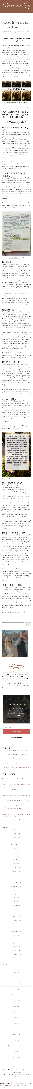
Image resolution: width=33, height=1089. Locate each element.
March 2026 (16, 833)
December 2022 (16, 950)
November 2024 (17, 879)
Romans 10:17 (13, 207)
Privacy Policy (18, 789)
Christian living (16, 995)
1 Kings (16, 967)
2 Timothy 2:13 (21, 357)
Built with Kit (16, 737)
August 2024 (16, 890)
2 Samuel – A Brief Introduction (16, 764)
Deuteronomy (21, 32)
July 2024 (16, 894)
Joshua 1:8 (24, 305)
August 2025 (16, 848)
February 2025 (16, 867)
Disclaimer (15, 1086)
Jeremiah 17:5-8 (15, 168)
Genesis (16, 1012)
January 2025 (16, 871)
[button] (16, 1)
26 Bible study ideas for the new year (16, 767)
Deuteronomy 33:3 (25, 414)
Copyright (3, 1088)
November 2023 (16, 924)
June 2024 (17, 897)
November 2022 (16, 954)
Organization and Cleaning (17, 1046)
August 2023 (16, 935)
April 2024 (16, 905)
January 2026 (16, 837)
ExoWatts (5, 779)
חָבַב (8, 414)
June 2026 (16, 829)
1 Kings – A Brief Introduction (16, 754)
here (28, 107)
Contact (23, 1086)
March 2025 (16, 863)
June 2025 (17, 856)
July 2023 (16, 939)
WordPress (18, 1077)
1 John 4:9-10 (18, 428)
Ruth (16, 1051)
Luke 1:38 (5, 580)
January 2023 (16, 946)
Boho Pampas (19, 1074)
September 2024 (16, 886)
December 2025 (16, 841)
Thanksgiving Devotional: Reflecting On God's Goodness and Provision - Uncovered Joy (16, 797)
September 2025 (16, 845)
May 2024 (16, 901)
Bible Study (12, 32)
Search (4, 621)
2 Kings (16, 972)
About (13, 1083)
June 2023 (16, 943)
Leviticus (16, 1029)
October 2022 (16, 958)
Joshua (16, 1017)
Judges (16, 1023)
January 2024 (16, 916)
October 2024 (16, 882)
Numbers (16, 1040)
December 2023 (16, 920)
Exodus (16, 1006)
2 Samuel (16, 978)
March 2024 (16, 909)
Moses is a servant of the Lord (16, 24)
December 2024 (16, 875)
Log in (25, 1077)
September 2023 (16, 931)
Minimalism (16, 1034)
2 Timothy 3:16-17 (24, 394)
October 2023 (16, 928)
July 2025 (16, 852)
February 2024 (16, 913)
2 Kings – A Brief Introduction (16, 750)
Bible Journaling (16, 984)
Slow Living (16, 1057)
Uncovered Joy (16, 5)
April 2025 (16, 860)
